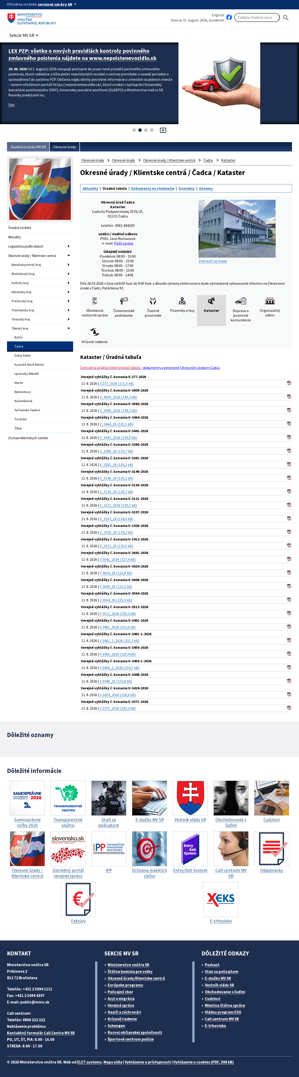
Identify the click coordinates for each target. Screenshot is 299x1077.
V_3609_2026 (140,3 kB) (118, 397)
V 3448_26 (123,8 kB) (116, 681)
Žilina (18, 428)
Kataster (228, 160)
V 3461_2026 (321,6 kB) (118, 627)
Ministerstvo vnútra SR (128, 964)
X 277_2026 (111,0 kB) (117, 383)
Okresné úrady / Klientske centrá (32, 255)
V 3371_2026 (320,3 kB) (118, 708)
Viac (11, 111)
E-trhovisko (215, 1025)
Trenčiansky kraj (23, 310)
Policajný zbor (120, 991)
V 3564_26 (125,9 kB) (116, 600)
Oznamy (206, 188)
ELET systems (89, 1062)
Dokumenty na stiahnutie (152, 188)
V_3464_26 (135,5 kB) (116, 424)
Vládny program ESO (223, 1012)
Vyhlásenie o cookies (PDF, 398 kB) (203, 1062)
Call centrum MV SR (222, 1018)
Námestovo (22, 392)
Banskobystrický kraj (26, 265)
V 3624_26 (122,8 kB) (116, 573)
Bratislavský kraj (23, 274)
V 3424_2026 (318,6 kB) (118, 694)
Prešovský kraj (22, 301)
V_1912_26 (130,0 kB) (116, 546)
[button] (24, 34)
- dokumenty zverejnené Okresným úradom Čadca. (150, 367)
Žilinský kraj (20, 328)
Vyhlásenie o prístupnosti (148, 1062)
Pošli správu (123, 243)
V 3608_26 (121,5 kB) (116, 586)
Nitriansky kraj (21, 292)
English (218, 15)
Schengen (116, 1025)
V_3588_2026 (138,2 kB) (118, 410)
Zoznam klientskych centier (28, 438)
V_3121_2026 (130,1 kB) (118, 505)
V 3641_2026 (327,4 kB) (118, 559)
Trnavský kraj (21, 319)
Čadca (18, 346)
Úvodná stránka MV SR (28, 146)
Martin (18, 383)
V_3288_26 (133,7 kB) (116, 451)
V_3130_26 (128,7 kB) (116, 491)
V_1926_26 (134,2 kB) (116, 532)
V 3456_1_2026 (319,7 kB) (119, 667)
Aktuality (14, 237)
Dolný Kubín (22, 355)
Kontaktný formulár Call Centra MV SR (41, 1032)
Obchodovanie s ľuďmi (225, 991)
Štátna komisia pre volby (130, 971)
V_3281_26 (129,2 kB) (116, 464)
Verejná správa (121, 1005)
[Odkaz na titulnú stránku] (32, 17)
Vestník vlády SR (219, 985)
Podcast (212, 964)
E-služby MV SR (218, 978)
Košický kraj (20, 283)
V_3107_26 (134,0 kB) (116, 518)
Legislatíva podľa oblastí (25, 246)
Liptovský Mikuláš (26, 374)
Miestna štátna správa (225, 1005)
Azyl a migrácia (121, 998)
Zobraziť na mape (213, 261)
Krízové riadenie (122, 1018)
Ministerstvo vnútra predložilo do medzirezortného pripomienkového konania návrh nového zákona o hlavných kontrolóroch (82, 58)
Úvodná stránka (19, 227)
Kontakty (187, 188)
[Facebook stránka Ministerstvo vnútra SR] (229, 17)
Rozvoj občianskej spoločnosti (135, 1032)
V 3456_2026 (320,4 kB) (118, 654)
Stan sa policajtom (221, 971)
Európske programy (125, 985)
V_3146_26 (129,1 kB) (116, 478)
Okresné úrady (64, 146)
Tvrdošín (20, 419)
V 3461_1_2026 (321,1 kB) (119, 640)
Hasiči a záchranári (124, 1012)
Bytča (18, 337)
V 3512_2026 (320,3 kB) (118, 613)
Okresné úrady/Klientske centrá (136, 978)
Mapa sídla (112, 1062)
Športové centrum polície (131, 1039)
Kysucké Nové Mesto (29, 364)
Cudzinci (212, 998)
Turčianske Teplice (27, 410)
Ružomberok (23, 401)
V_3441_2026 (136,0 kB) (118, 437)
